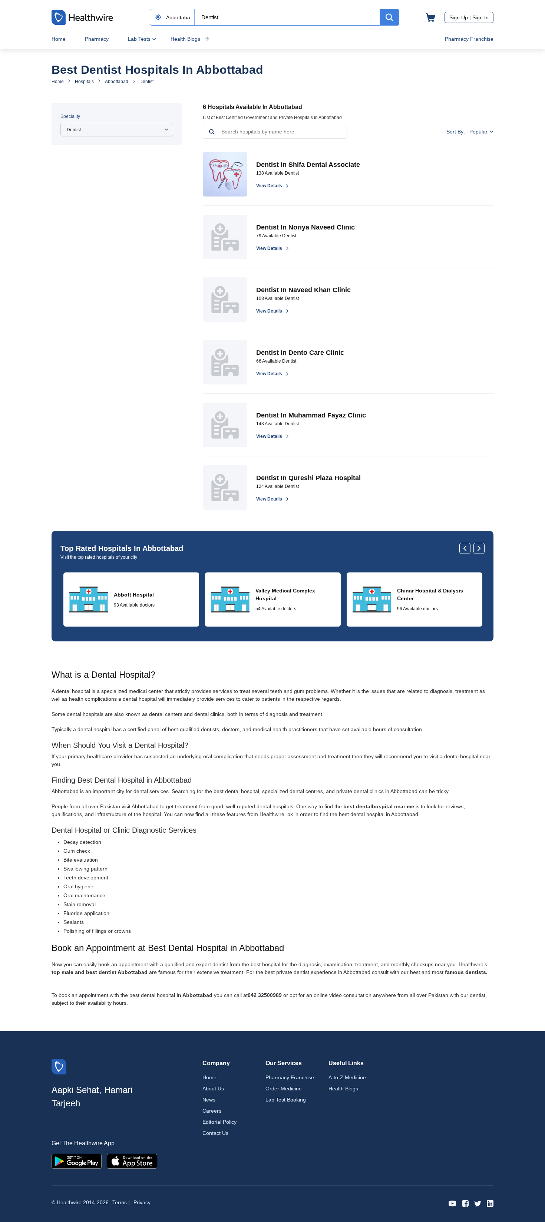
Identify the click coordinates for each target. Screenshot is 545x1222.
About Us (213, 1088)
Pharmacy (97, 39)
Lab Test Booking (285, 1100)
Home (59, 39)
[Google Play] (77, 1160)
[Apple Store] (132, 1160)
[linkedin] (490, 1203)
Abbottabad (116, 81)
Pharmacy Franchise (469, 39)
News (208, 1100)
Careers (211, 1111)
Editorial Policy (219, 1122)
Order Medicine (283, 1088)
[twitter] (477, 1203)
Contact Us (215, 1133)
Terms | (121, 1202)
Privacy (142, 1202)
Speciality (70, 116)
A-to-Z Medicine (347, 1077)
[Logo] (59, 1066)
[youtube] (452, 1203)
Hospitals (84, 81)
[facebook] (465, 1203)
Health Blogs (185, 39)
